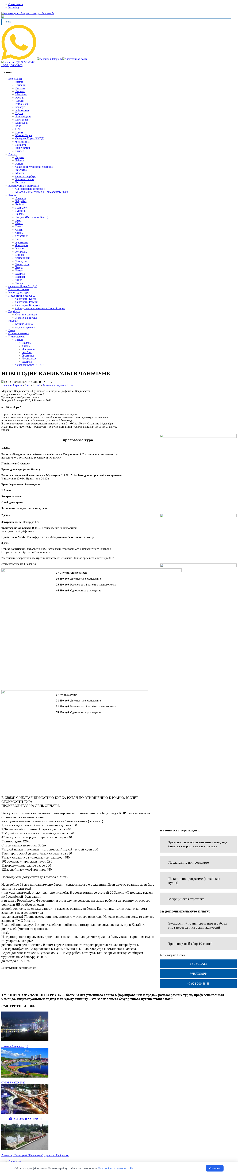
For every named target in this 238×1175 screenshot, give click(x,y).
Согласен (214, 1168)
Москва (19, 173)
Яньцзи (19, 283)
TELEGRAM (198, 963)
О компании (15, 4)
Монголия (21, 122)
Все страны (15, 78)
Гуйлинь (20, 210)
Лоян (18, 220)
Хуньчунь (21, 251)
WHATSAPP (198, 973)
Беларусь (20, 107)
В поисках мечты (18, 289)
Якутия (19, 157)
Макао (19, 223)
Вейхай (19, 204)
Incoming (13, 7)
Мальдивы (21, 119)
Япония (20, 91)
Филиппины (22, 141)
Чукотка (20, 182)
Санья (18, 229)
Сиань (19, 232)
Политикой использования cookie (115, 1168)
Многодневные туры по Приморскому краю (41, 191)
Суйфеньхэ (22, 235)
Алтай (19, 163)
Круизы (13, 320)
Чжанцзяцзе (22, 264)
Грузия (19, 113)
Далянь (19, 213)
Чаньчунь (20, 261)
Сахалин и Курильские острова (34, 166)
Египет (19, 151)
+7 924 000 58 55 (198, 983)
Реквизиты (14, 1161)
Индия (19, 132)
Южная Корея (23, 135)
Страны (17, 385)
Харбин (20, 248)
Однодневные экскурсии (30, 188)
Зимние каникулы (26, 317)
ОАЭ (18, 129)
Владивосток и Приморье (23, 185)
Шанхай (20, 273)
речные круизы (24, 323)
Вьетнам (20, 88)
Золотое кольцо (24, 179)
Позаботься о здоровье (21, 295)
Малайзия (21, 94)
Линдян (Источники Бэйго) (31, 217)
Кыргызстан (22, 147)
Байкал (19, 160)
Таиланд (20, 84)
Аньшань (20, 198)
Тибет (18, 239)
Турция (19, 100)
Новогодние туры (19, 292)
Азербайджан (23, 116)
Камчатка (21, 169)
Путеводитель (16, 336)
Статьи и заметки (18, 333)
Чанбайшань (22, 257)
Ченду (19, 270)
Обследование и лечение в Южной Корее (40, 308)
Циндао (20, 254)
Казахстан (21, 144)
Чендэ (18, 267)
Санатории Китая (25, 298)
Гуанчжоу (21, 207)
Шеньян (20, 276)
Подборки (14, 311)
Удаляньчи (21, 242)
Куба (18, 125)
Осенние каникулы (26, 314)
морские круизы (25, 327)
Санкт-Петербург (25, 176)
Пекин (19, 226)
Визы (11, 330)
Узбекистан (22, 110)
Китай (19, 81)
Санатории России (26, 301)
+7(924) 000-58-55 (11, 65)
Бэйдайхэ (20, 201)
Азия (27, 385)
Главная (6, 385)
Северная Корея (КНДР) (29, 138)
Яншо (18, 279)
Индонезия (21, 103)
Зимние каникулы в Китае (58, 385)
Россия (19, 97)
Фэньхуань (21, 245)
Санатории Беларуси (27, 305)
